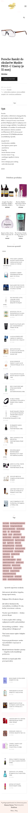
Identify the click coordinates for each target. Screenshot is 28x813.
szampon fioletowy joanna (9, 573)
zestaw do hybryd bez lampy (15, 579)
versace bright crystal (8, 576)
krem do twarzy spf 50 (8, 548)
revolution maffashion (15, 94)
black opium (6, 526)
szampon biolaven (14, 571)
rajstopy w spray (16, 565)
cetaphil (3, 94)
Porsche (9, 89)
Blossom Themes (9, 805)
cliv (7, 94)
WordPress (14, 807)
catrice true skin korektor (9, 529)
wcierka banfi (18, 576)
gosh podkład (16, 537)
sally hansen (6, 571)
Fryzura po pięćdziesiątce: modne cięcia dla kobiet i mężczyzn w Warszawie (12, 643)
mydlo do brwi (6, 557)
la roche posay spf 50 (8, 551)
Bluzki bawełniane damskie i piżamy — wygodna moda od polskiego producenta (13, 652)
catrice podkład (20, 92)
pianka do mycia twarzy (8, 562)
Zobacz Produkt (9, 79)
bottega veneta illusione (16, 526)
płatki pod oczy (6, 565)
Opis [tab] (14, 103)
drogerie (5, 534)
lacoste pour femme (20, 548)
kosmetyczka (19, 545)
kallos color (18, 543)
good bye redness (7, 537)
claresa (4, 531)
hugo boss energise (19, 540)
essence (10, 534)
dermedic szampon (15, 531)
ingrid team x (10, 543)
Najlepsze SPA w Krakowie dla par (12, 599)
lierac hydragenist (19, 551)
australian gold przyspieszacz (17, 523)
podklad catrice (19, 562)
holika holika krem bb (8, 540)
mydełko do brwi (15, 554)
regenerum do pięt (7, 568)
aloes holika (6, 523)
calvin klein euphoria (10, 92)
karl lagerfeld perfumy (8, 545)
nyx (12, 557)
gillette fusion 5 (17, 534)
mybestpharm (6, 554)
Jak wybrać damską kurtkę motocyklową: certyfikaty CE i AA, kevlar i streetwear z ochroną (13, 606)
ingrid (4, 543)
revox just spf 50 (17, 568)
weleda (4, 579)
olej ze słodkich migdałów (9, 559)
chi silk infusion (20, 529)
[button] (24, 17)
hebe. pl (23, 537)
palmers (19, 559)
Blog (16, 810)
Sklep (12, 810)
